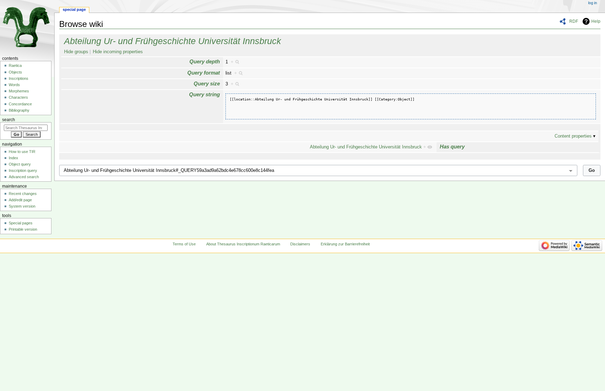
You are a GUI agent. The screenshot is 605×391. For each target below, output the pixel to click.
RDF (573, 21)
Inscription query (23, 170)
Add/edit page (20, 200)
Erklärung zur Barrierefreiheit (345, 244)
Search (8, 120)
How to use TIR (22, 151)
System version (22, 206)
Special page (74, 9)
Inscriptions (18, 78)
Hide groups (76, 51)
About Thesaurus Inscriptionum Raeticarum (243, 244)
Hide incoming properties (118, 51)
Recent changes (23, 193)
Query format (203, 73)
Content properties (573, 136)
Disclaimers (300, 244)
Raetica (15, 65)
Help (595, 21)
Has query (452, 146)
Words (14, 85)
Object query (20, 164)
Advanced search (24, 177)
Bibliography (19, 110)
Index (13, 158)
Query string (204, 94)
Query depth (204, 61)
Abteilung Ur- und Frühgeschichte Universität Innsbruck (172, 41)
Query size (207, 83)
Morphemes (19, 91)
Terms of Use (184, 244)
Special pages (21, 223)
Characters (18, 97)
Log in (592, 3)
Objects (15, 72)
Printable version (23, 229)
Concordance (20, 104)
